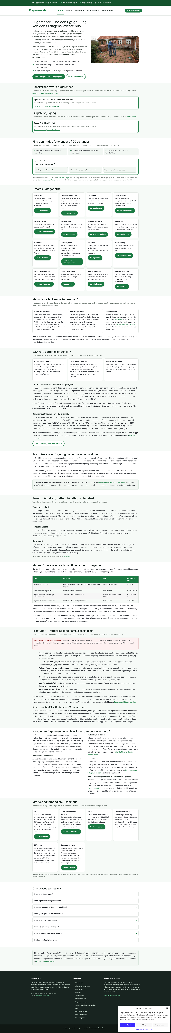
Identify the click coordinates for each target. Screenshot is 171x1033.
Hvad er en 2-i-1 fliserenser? (45, 920)
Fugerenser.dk (37, 10)
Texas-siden (131, 117)
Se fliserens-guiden (98, 234)
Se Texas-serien (96, 827)
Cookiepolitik (138, 1029)
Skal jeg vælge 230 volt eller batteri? (48, 914)
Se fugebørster (96, 208)
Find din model (69, 868)
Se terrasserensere (124, 211)
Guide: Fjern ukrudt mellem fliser (85, 1005)
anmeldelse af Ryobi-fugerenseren (45, 93)
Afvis (144, 1025)
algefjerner (118, 319)
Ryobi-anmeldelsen (71, 832)
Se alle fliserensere (75, 77)
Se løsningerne (69, 234)
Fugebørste (79, 989)
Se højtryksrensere (44, 284)
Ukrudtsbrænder (80, 999)
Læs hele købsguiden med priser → (48, 443)
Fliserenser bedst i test (82, 986)
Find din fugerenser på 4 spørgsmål (48, 77)
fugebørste (67, 556)
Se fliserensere (42, 211)
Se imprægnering (124, 255)
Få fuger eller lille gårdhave (46, 170)
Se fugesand (95, 258)
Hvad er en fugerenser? (43, 894)
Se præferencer (160, 1025)
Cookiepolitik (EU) (81, 1011)
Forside (60, 10)
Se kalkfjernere (96, 284)
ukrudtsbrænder (93, 788)
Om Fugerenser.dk (81, 1014)
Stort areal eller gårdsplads (114, 170)
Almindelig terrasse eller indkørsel (82, 170)
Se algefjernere (123, 234)
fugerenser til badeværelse (125, 702)
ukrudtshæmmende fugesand (126, 324)
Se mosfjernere (43, 258)
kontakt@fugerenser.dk (45, 961)
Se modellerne (42, 837)
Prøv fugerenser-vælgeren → (112, 995)
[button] (167, 1008)
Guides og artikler (108, 10)
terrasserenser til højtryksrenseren (111, 482)
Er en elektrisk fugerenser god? (46, 927)
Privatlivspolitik (147, 1029)
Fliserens (78, 992)
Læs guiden (67, 284)
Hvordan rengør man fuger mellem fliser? (50, 907)
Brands (68, 10)
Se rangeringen (69, 213)
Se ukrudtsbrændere (45, 232)
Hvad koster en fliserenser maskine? (48, 933)
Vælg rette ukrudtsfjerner (47, 180)
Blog (76, 1008)
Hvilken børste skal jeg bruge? (46, 940)
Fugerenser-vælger (93, 10)
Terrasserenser (80, 995)
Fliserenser (78, 10)
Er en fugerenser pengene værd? (47, 901)
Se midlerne (121, 287)
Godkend (127, 1025)
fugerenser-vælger (63, 177)
